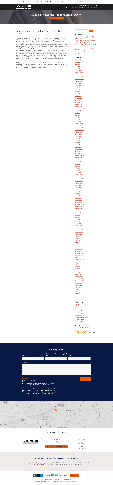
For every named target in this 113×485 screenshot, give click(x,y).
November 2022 (79, 155)
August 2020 (78, 213)
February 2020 (79, 225)
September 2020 (79, 210)
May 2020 (77, 219)
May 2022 (77, 168)
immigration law (79, 319)
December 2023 (79, 128)
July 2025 (77, 87)
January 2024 (78, 125)
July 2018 (77, 264)
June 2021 (77, 191)
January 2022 (78, 176)
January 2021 (78, 202)
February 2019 (79, 249)
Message (24, 362)
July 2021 (77, 189)
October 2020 (78, 208)
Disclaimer (25, 378)
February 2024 (79, 123)
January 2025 (78, 100)
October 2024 (78, 106)
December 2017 (79, 278)
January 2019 (78, 251)
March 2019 (78, 247)
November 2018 (79, 255)
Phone (69, 355)
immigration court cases (27, 33)
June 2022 (77, 166)
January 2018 (78, 276)
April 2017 (77, 295)
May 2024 (77, 117)
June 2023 (77, 140)
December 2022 (79, 153)
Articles (47, 1)
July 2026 (77, 62)
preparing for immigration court (59, 66)
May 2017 (77, 293)
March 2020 (78, 223)
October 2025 (78, 81)
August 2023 (78, 136)
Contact (64, 1)
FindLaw (76, 481)
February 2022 (79, 174)
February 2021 (79, 200)
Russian (59, 1)
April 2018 (77, 270)
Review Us (74, 475)
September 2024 (79, 108)
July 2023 (77, 138)
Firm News (78, 315)
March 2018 (78, 272)
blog (76, 308)
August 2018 (78, 261)
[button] (112, 476)
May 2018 (77, 268)
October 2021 (78, 183)
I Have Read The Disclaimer (32, 381)
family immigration (80, 313)
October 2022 (78, 157)
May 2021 (77, 193)
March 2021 (78, 198)
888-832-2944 (92, 8)
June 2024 (77, 115)
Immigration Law (39, 1)
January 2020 (78, 227)
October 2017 (78, 283)
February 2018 (79, 274)
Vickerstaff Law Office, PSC (53, 479)
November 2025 (79, 79)
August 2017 (78, 287)
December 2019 (79, 230)
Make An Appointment (56, 18)
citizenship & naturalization (82, 310)
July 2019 (77, 238)
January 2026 (78, 74)
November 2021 (79, 181)
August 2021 (78, 187)
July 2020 (77, 215)
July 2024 (77, 113)
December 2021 (79, 179)
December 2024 (79, 102)
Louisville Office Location (56, 446)
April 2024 (77, 119)
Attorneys (31, 1)
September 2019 (79, 234)
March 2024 (78, 121)
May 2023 (77, 142)
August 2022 (78, 162)
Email (47, 355)
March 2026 (78, 70)
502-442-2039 (75, 8)
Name (23, 355)
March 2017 (78, 298)
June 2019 (77, 240)
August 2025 (78, 85)
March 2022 (78, 172)
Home (18, 1)
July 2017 (77, 289)
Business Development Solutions (63, 481)
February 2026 (79, 72)
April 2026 (77, 68)
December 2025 (79, 77)
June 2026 (77, 64)
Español (54, 1)
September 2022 (79, 159)
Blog (51, 1)
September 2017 (79, 285)
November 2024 (79, 104)
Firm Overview (24, 1)
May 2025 (77, 91)
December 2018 (79, 253)
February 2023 (79, 149)
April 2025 (77, 94)
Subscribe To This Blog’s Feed (83, 328)
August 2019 (78, 236)
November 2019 (79, 232)
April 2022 (77, 170)
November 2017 (79, 281)
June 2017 (77, 291)
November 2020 (79, 206)
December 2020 (79, 204)
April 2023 (77, 145)
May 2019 (77, 242)
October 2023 (78, 132)
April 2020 (78, 221)
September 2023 (79, 134)
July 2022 (77, 164)
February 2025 (79, 98)
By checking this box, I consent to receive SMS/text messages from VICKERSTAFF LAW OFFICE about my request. (40, 385)
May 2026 (77, 66)
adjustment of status (80, 304)
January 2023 (78, 151)
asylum (77, 306)
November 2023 (79, 130)
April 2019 (77, 244)
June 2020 (77, 217)
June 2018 (77, 266)
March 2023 (78, 147)
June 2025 (77, 89)
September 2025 (79, 83)
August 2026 (78, 60)
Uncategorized (79, 321)
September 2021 (79, 185)
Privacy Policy (50, 481)
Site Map (43, 481)
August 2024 (78, 111)
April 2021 (77, 196)
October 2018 (78, 257)
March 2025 (78, 96)
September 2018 (79, 259)
